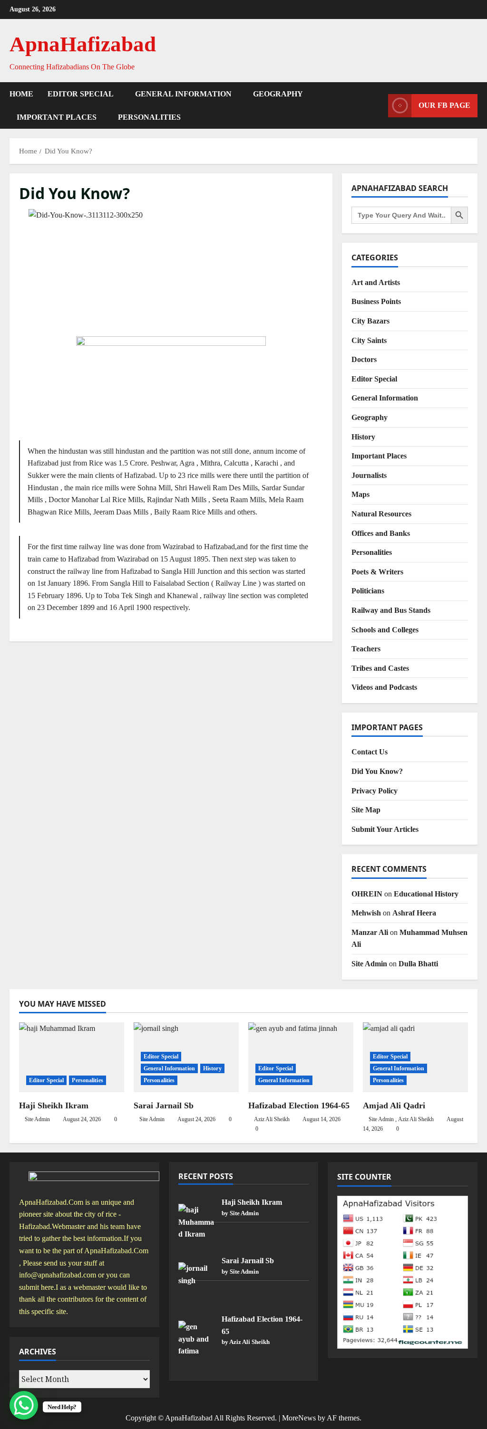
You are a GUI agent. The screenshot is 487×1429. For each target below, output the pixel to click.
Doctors (364, 359)
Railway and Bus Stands (390, 610)
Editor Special (81, 94)
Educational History (426, 894)
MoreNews (299, 1418)
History (363, 437)
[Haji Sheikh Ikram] (71, 1057)
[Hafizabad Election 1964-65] (300, 1057)
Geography (278, 94)
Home (21, 94)
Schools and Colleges (385, 630)
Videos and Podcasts (384, 687)
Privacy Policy (374, 791)
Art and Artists (375, 282)
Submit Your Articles (385, 829)
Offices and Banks (380, 533)
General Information (183, 94)
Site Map (365, 810)
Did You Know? (377, 771)
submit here (36, 1287)
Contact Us (369, 752)
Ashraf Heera (414, 913)
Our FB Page (444, 105)
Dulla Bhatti (418, 964)
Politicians (367, 591)
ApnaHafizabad (83, 44)
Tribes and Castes (380, 668)
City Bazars (370, 321)
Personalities (149, 117)
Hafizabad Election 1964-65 (299, 1105)
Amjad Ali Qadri (394, 1105)
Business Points (376, 301)
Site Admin (369, 964)
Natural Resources (381, 514)
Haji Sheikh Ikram (53, 1105)
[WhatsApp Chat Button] (24, 1405)
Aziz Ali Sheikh (272, 1119)
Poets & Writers (377, 572)
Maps (360, 494)
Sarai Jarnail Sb (164, 1105)
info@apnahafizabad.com (57, 1275)
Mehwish (366, 913)
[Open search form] (378, 105)
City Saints (369, 340)
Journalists (369, 475)
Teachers (365, 649)
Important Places (57, 117)
